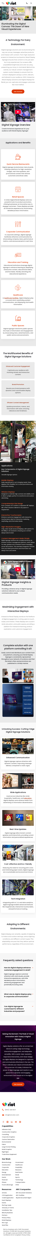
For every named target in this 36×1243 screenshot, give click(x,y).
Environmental (6, 1142)
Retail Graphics (7, 1149)
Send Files (5, 1225)
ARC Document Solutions (24, 1193)
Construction (6, 1165)
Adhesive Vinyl (6, 1129)
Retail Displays (6, 1220)
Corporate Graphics (8, 1137)
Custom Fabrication (8, 1139)
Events (4, 1177)
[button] (31, 3)
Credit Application (8, 1198)
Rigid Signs (5, 1152)
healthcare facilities (11, 298)
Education (5, 1170)
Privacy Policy (6, 1218)
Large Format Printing (9, 1147)
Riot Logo (5, 1223)
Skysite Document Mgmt (23, 1198)
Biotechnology (6, 1162)
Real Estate (19, 1172)
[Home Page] (11, 3)
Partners (4, 1215)
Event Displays (6, 1200)
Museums (18, 1170)
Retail (17, 1175)
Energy (4, 1172)
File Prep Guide (6, 1205)
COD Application (7, 1195)
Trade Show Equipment (9, 1154)
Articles (4, 1193)
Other (17, 1185)
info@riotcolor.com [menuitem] (12, 1115)
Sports (17, 1177)
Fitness (4, 1182)
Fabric (4, 1144)
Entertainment (6, 1175)
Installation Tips (7, 1210)
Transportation (20, 1182)
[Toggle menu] (3, 3)
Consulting (5, 1134)
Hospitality (18, 1167)
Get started (18, 1084)
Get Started (18, 92)
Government (19, 1162)
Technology (19, 1180)
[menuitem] (12, 1111)
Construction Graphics (9, 1132)
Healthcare (19, 1165)
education (27, 798)
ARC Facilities (20, 1195)
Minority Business (7, 1213)
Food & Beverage (7, 1185)
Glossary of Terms (8, 1208)
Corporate (5, 1167)
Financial (5, 1180)
